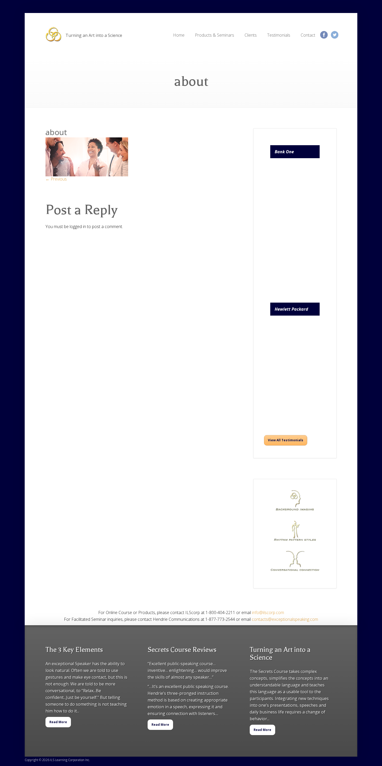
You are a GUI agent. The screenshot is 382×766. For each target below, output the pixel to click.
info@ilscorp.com (268, 612)
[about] (86, 175)
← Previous (56, 179)
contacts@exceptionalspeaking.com (285, 619)
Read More (58, 722)
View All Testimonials (285, 440)
